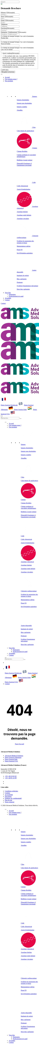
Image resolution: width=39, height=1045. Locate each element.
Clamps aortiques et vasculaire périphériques (28, 507)
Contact (7, 300)
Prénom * (8, 12)
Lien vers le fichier (7, 49)
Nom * (7, 16)
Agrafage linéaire (22, 212)
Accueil (7, 77)
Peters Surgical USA (11, 682)
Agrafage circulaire (23, 218)
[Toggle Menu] (1, 74)
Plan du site (8, 800)
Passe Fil (19, 250)
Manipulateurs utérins (23, 246)
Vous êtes (8, 293)
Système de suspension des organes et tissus (25, 242)
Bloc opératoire (21, 279)
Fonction (7, 28)
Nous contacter (9, 802)
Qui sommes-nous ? (11, 79)
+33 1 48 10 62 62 (10, 776)
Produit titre (4, 38)
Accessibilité (9, 795)
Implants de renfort (23, 275)
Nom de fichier (5, 44)
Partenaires (12, 294)
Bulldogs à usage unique (24, 160)
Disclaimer (8, 796)
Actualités (8, 298)
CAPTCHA (4, 70)
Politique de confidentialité (13, 798)
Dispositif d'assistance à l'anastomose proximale (24, 164)
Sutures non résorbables (24, 103)
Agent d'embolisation (23, 189)
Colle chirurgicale (22, 186)
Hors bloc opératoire (23, 289)
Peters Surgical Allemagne (13, 757)
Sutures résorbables (23, 100)
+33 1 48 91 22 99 (10, 778)
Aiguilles (19, 110)
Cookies (7, 793)
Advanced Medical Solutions (14, 756)
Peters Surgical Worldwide (9, 405)
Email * (7, 20)
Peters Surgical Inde (20, 409)
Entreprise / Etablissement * (13, 32)
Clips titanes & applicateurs (25, 131)
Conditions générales (11, 791)
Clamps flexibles (22, 151)
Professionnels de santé (16, 296)
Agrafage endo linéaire (24, 215)
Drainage (20, 282)
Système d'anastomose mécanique (27, 286)
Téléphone (4, 24)
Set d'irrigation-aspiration (25, 253)
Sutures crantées (22, 107)
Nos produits (9, 81)
